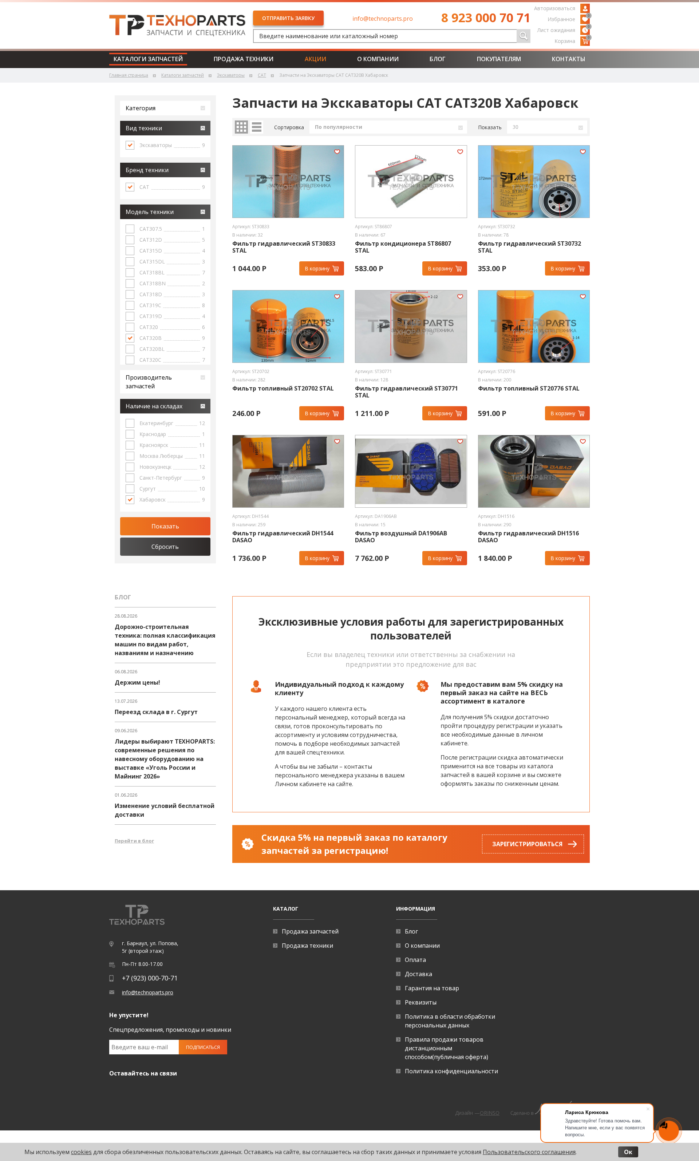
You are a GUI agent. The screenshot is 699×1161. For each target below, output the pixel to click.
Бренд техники (147, 170)
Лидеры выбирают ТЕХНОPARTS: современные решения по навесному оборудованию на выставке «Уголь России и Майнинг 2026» (165, 758)
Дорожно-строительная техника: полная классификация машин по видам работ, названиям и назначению (165, 640)
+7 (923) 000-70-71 (150, 978)
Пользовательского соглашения (529, 1152)
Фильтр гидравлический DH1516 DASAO (528, 537)
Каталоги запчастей (148, 59)
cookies (81, 1152)
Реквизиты (421, 1002)
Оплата (415, 960)
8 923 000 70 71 (485, 17)
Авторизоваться (554, 8)
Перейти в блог (134, 840)
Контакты (568, 59)
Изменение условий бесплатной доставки (164, 810)
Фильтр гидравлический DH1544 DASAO (282, 537)
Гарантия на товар (432, 988)
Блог (438, 59)
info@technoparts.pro (382, 19)
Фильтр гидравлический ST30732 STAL (529, 247)
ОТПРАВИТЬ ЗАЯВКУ (288, 18)
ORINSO (489, 1112)
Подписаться (203, 1047)
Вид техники (144, 128)
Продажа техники (243, 59)
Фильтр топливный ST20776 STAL (529, 388)
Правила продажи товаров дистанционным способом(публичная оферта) (446, 1048)
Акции (315, 59)
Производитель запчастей (149, 381)
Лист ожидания (563, 29)
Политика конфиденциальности (451, 1071)
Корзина (572, 40)
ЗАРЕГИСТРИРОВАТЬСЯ (527, 844)
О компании (378, 59)
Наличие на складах (154, 406)
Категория (140, 108)
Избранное (569, 19)
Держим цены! (137, 682)
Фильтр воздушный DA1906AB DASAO (401, 537)
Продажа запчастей (310, 931)
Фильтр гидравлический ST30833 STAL (283, 247)
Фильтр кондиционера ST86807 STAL (403, 247)
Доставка (418, 974)
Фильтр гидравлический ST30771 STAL (406, 392)
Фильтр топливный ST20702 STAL (283, 388)
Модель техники (150, 212)
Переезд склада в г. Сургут (156, 712)
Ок (628, 1152)
